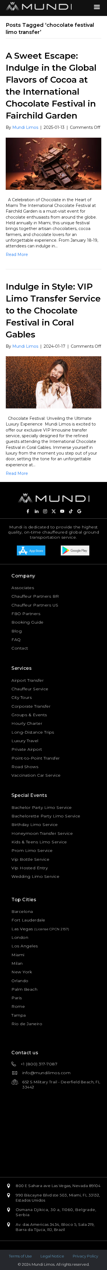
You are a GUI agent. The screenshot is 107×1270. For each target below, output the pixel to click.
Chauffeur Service (30, 688)
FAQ (16, 639)
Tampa (18, 1015)
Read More (17, 254)
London (19, 937)
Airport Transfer (27, 680)
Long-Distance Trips (32, 732)
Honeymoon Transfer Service (42, 833)
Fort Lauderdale (28, 920)
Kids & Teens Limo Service (39, 841)
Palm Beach (24, 989)
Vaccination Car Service (36, 775)
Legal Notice (52, 1256)
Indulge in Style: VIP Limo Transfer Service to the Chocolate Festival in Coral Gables (53, 310)
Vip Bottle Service (30, 859)
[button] (28, 511)
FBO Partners (25, 613)
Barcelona (22, 911)
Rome (18, 1006)
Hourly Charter (26, 723)
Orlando (20, 980)
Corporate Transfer (31, 706)
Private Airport (26, 749)
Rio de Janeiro (26, 1023)
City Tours (21, 697)
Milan (17, 963)
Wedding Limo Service (35, 876)
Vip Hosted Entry (29, 867)
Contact (19, 648)
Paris (16, 997)
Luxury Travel (25, 740)
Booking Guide (27, 622)
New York (21, 971)
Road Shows (24, 766)
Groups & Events (29, 714)
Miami (18, 954)
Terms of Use (20, 1256)
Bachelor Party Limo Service (41, 807)
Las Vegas (22, 928)
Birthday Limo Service (34, 824)
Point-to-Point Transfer (35, 758)
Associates (22, 587)
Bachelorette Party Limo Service (45, 816)
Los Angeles (24, 946)
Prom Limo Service (32, 850)
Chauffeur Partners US (34, 605)
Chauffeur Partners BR (35, 596)
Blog (16, 631)
